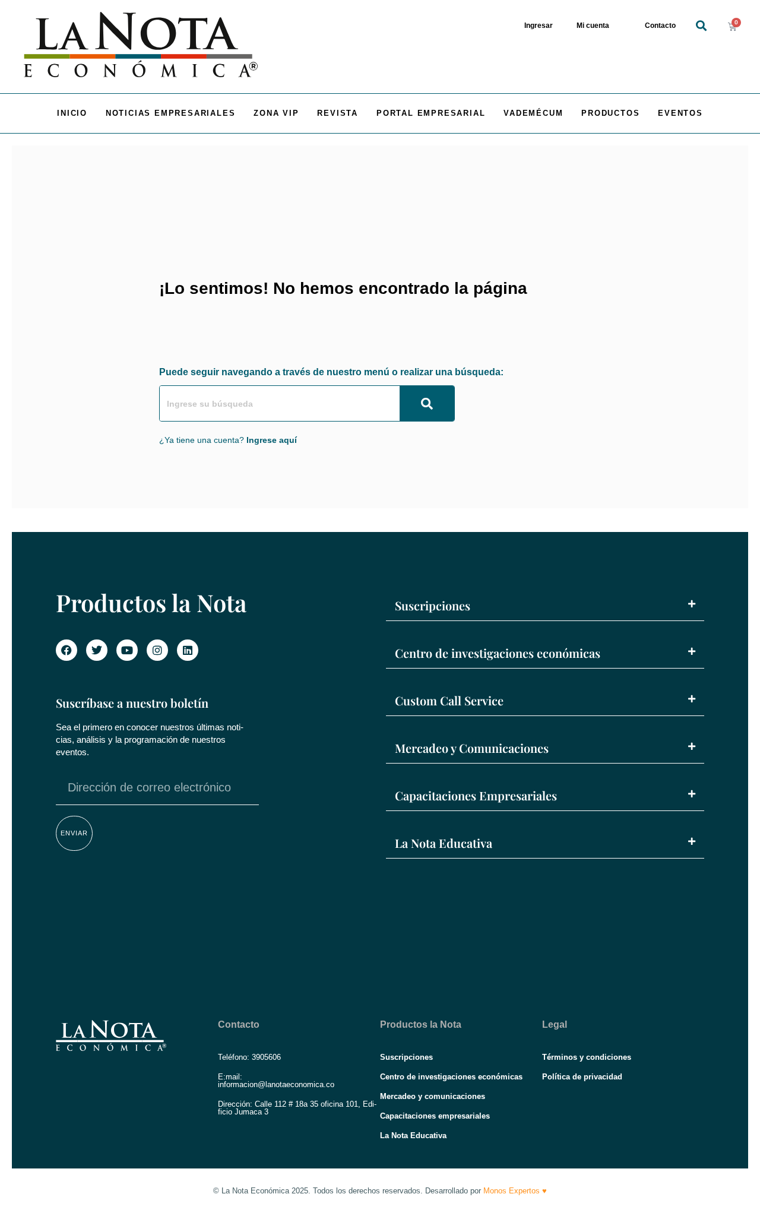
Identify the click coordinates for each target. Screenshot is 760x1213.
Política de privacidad (582, 1076)
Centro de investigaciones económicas (497, 653)
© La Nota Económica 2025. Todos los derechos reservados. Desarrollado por (380, 1190)
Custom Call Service (449, 700)
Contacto (660, 25)
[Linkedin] (187, 650)
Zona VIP (276, 113)
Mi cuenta (593, 25)
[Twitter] (96, 650)
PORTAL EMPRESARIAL (430, 113)
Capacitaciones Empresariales (476, 795)
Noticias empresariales (171, 113)
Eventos (680, 113)
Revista (337, 113)
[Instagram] (157, 650)
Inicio (72, 113)
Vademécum (533, 113)
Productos (610, 113)
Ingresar (538, 25)
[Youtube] (127, 650)
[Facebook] (66, 650)
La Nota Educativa (443, 843)
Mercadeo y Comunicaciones (472, 748)
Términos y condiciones (586, 1057)
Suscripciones (432, 605)
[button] (701, 26)
